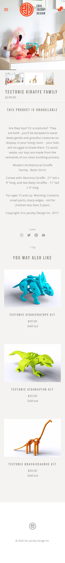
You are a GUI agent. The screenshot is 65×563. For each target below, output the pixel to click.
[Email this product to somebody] (43, 234)
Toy (33, 247)
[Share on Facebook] (21, 234)
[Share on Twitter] (29, 234)
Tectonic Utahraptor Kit (32, 389)
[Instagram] (32, 526)
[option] (14, 79)
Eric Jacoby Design (34, 540)
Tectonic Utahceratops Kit (32, 314)
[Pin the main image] (36, 234)
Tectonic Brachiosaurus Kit (32, 464)
